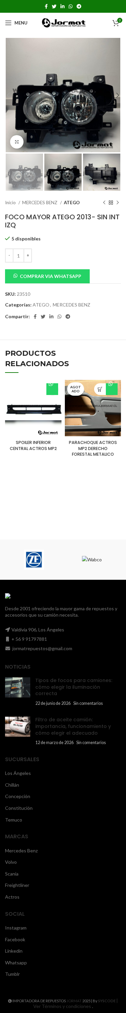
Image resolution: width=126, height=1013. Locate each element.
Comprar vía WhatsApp (52, 389)
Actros (12, 897)
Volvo (11, 862)
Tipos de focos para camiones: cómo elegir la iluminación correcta (73, 687)
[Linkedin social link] (62, 6)
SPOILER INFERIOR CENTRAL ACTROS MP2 (33, 445)
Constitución (19, 808)
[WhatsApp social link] (71, 6)
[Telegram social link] (79, 6)
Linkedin (14, 951)
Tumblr (12, 974)
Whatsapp (16, 962)
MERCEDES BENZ (40, 202)
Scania (11, 874)
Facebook (15, 939)
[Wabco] (92, 559)
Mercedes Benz (21, 850)
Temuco (13, 820)
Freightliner (17, 885)
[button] (47, 276)
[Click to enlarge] (17, 142)
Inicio (11, 202)
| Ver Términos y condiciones (75, 1003)
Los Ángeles (18, 773)
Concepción (17, 796)
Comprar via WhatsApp (50, 276)
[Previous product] (104, 203)
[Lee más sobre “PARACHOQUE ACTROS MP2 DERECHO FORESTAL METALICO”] (100, 389)
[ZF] (34, 559)
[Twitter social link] (54, 6)
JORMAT (74, 1001)
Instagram (16, 928)
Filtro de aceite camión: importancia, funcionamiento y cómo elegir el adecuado (73, 726)
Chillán (12, 785)
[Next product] (117, 203)
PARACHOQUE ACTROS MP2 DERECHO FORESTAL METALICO (93, 448)
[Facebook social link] (46, 6)
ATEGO (72, 202)
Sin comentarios (88, 703)
